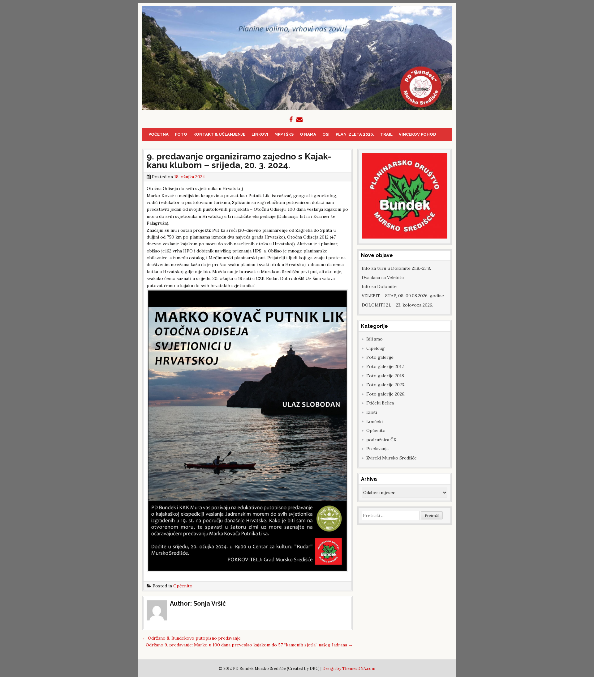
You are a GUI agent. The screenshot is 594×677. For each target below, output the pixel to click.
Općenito (182, 586)
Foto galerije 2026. (385, 394)
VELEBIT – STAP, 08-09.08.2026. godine (403, 295)
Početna (158, 134)
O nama (308, 134)
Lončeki (374, 421)
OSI (325, 134)
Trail (386, 134)
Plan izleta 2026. (355, 134)
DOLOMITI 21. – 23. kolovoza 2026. (397, 305)
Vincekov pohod (417, 134)
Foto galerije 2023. (385, 384)
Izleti (371, 412)
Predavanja (377, 448)
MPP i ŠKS (284, 134)
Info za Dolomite (379, 286)
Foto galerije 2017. (385, 366)
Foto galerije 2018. (385, 376)
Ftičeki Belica (380, 403)
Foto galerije (380, 357)
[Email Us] (299, 119)
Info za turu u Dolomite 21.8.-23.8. (396, 268)
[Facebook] (291, 119)
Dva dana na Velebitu (383, 277)
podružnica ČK (381, 439)
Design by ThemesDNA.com (348, 668)
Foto (181, 134)
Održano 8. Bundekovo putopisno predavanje (191, 638)
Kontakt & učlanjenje (219, 134)
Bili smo (374, 339)
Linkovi (260, 134)
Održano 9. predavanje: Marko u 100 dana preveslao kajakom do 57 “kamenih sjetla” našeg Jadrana (249, 645)
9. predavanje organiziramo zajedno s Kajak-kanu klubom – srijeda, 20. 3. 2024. (239, 160)
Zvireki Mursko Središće (391, 458)
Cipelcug (375, 348)
